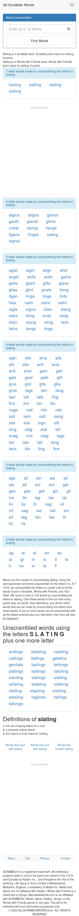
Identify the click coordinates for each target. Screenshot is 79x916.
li (10, 565)
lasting (15, 84)
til (64, 517)
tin (11, 523)
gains (66, 276)
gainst (52, 215)
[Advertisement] (39, 152)
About (11, 858)
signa (31, 309)
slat (43, 429)
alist (63, 270)
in (33, 559)
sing (12, 429)
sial (27, 422)
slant (13, 315)
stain (13, 322)
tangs (31, 328)
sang (58, 416)
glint (29, 289)
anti (12, 371)
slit (57, 429)
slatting (60, 677)
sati (12, 422)
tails (65, 322)
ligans (14, 234)
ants (28, 371)
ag (11, 552)
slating (55, 84)
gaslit (14, 221)
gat (41, 491)
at (10, 559)
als (11, 484)
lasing (32, 228)
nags (13, 410)
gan (12, 491)
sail (12, 416)
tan (38, 517)
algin (30, 270)
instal (14, 228)
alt (24, 484)
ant (51, 484)
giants (32, 221)
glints (51, 221)
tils (27, 448)
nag (48, 504)
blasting (38, 651)
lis (23, 504)
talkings (16, 703)
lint (26, 403)
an (46, 552)
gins (12, 384)
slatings (38, 677)
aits (58, 358)
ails (28, 358)
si (33, 565)
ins (11, 497)
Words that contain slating (64, 747)
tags (61, 435)
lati (26, 397)
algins (14, 215)
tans (13, 448)
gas (27, 491)
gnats (46, 289)
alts (25, 364)
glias (13, 289)
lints (63, 296)
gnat (13, 390)
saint (45, 302)
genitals (16, 664)
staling (15, 91)
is (44, 559)
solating (16, 684)
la (66, 559)
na (21, 565)
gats (45, 377)
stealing (16, 697)
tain (25, 442)
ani (37, 484)
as (59, 552)
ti (56, 565)
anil (40, 364)
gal (65, 484)
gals (12, 377)
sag (24, 510)
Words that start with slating (15, 747)
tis (23, 523)
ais (52, 478)
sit (11, 517)
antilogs (16, 651)
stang (31, 322)
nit (11, 510)
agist (13, 270)
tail (11, 442)
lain (44, 390)
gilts (46, 283)
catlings (16, 658)
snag (13, 435)
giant (30, 283)
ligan (13, 296)
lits (52, 403)
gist (28, 384)
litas (12, 302)
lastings (38, 664)
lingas (33, 234)
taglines (38, 697)
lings (47, 296)
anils (31, 276)
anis (55, 364)
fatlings (37, 658)
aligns (33, 215)
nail (29, 410)
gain (44, 371)
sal (39, 510)
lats (40, 397)
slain (48, 309)
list (39, 403)
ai (23, 552)
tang (55, 442)
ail (26, 478)
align (47, 270)
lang (59, 390)
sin (66, 510)
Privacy (44, 858)
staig (63, 315)
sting (48, 322)
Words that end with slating (39, 747)
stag (45, 435)
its (24, 497)
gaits (13, 283)
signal (14, 241)
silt (56, 422)
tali (40, 442)
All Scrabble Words (18, 4)
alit (11, 364)
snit (29, 435)
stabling (38, 684)
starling (59, 690)
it (56, 559)
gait (59, 371)
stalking (61, 684)
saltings (38, 671)
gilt (59, 377)
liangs (51, 228)
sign (42, 422)
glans (64, 283)
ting (41, 448)
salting (35, 84)
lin (11, 504)
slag (28, 429)
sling (30, 315)
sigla (13, 309)
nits (58, 410)
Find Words (39, 40)
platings (16, 671)
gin (55, 491)
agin (13, 358)
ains (43, 358)
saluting (61, 671)
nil (62, 504)
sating (52, 234)
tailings (60, 697)
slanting (16, 677)
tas (52, 517)
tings (48, 328)
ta (44, 565)
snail (47, 315)
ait (65, 478)
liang (64, 289)
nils (44, 410)
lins (12, 403)
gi (22, 559)
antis (48, 276)
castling (61, 651)
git (69, 491)
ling (55, 397)
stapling (37, 690)
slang (66, 309)
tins (56, 448)
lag (37, 497)
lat (64, 497)
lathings (61, 664)
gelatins (60, 658)
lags (29, 390)
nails (29, 302)
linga (30, 296)
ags (12, 478)
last (12, 397)
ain (39, 478)
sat (52, 510)
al (34, 552)
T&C (27, 858)
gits (42, 384)
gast (29, 377)
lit (34, 504)
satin (62, 302)
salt (42, 416)
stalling (15, 690)
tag (24, 517)
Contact (65, 858)
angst (14, 276)
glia (57, 384)
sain (27, 416)
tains (13, 328)
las (51, 497)
